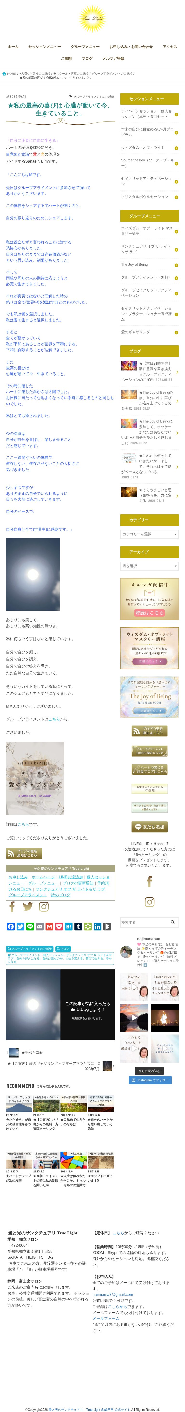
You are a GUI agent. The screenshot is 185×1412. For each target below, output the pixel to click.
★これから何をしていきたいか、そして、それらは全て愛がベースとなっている (146, 466)
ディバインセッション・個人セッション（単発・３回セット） (146, 113)
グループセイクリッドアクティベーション (146, 292)
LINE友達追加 (71, 877)
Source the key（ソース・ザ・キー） (147, 162)
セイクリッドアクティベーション (146, 181)
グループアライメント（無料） (146, 277)
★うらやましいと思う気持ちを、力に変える (155, 495)
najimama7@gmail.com (112, 1294)
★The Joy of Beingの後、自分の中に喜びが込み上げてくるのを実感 (147, 401)
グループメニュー (85, 47)
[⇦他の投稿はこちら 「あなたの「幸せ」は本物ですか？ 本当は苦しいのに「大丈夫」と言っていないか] (134, 987)
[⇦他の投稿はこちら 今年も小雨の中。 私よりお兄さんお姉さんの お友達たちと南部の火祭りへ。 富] (165, 1018)
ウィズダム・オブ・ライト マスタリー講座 (147, 230)
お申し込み (18, 877)
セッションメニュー (44, 47)
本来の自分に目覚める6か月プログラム (147, 131)
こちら (54, 719)
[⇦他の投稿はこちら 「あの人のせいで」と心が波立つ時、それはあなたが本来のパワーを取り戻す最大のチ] (165, 987)
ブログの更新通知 (78, 883)
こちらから (117, 1306)
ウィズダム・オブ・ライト (143, 148)
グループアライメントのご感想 (31, 949)
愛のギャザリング (135, 332)
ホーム (13, 47)
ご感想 (66, 58)
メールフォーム (105, 1318)
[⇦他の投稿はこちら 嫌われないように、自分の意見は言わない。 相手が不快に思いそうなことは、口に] (134, 1048)
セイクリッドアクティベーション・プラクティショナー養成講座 (146, 313)
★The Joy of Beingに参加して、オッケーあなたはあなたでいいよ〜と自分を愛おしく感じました (147, 432)
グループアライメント (28, 895)
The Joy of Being (134, 264)
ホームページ (43, 877)
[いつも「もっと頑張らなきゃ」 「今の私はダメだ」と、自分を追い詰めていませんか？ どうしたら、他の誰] (165, 1048)
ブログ (87, 58)
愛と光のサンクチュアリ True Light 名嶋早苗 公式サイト (89, 1410)
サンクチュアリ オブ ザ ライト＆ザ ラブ (70, 889)
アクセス (170, 47)
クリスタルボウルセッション (144, 197)
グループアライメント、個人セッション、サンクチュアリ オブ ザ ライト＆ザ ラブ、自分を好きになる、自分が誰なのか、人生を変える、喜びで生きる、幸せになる (60, 958)
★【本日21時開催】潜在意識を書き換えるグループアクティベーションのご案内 (146, 372)
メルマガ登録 (113, 58)
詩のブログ (60, 895)
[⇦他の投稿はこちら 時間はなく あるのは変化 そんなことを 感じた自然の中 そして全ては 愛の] (134, 1018)
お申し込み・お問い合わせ (131, 47)
